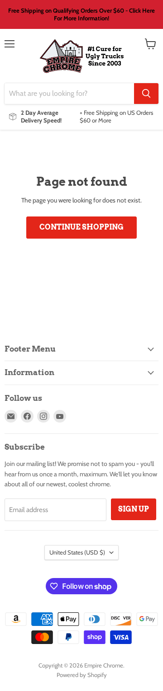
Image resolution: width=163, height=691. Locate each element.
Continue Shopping (81, 227)
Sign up (133, 509)
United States (77, 552)
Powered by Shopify (82, 674)
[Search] (146, 93)
